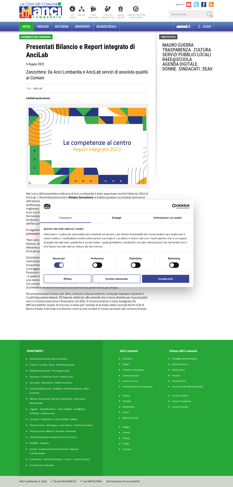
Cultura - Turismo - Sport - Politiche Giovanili (52, 364)
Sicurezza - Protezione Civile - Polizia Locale (51, 376)
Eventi (126, 412)
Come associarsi (131, 375)
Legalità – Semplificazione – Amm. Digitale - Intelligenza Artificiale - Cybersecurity (57, 411)
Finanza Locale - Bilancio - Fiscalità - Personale (53, 431)
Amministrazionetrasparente (136, 16)
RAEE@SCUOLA (177, 59)
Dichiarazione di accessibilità (123, 481)
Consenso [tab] (65, 217)
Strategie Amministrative (184, 359)
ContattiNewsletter (107, 16)
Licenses (127, 449)
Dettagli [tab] (116, 217)
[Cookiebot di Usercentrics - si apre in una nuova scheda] (175, 206)
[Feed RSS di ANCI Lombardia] (211, 4)
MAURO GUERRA (178, 45)
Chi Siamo (72, 16)
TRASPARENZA (176, 50)
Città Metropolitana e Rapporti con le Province (53, 437)
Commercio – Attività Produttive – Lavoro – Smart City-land (60, 459)
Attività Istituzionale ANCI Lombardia (48, 358)
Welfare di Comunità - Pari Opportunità (49, 370)
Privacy (126, 438)
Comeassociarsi (93, 16)
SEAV (207, 69)
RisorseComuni (179, 364)
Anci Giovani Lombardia (42, 465)
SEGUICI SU (180, 4)
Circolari (43, 26)
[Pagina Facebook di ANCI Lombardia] (203, 4)
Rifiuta (67, 278)
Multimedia (62, 26)
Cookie (126, 432)
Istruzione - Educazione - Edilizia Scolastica (51, 382)
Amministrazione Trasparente (138, 387)
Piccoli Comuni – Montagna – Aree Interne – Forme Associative (61, 425)
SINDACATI (189, 69)
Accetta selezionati (116, 278)
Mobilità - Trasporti (39, 443)
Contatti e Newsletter (133, 370)
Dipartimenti (82, 26)
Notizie (27, 26)
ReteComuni (178, 370)
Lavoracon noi (120, 16)
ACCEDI (206, 26)
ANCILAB (37, 88)
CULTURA (202, 50)
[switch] (97, 265)
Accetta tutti (165, 278)
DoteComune (179, 381)
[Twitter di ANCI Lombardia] (196, 4)
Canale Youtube (180, 407)
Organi (81, 15)
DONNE (169, 69)
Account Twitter (180, 396)
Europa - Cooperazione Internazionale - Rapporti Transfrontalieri (54, 451)
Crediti (126, 444)
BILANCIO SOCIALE (106, 26)
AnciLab (176, 375)
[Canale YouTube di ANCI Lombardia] (188, 4)
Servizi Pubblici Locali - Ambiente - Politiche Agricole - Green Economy (59, 390)
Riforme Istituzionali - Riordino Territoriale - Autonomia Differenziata (57, 401)
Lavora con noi (130, 381)
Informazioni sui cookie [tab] (168, 217)
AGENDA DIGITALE (179, 64)
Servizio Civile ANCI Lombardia (187, 387)
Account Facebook (181, 401)
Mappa (126, 427)
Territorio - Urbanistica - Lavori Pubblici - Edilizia (53, 419)
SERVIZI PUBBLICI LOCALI (186, 54)
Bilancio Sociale (130, 418)
